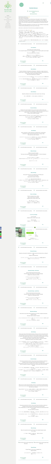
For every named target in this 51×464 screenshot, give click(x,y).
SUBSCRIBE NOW (30, 232)
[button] (20, 234)
